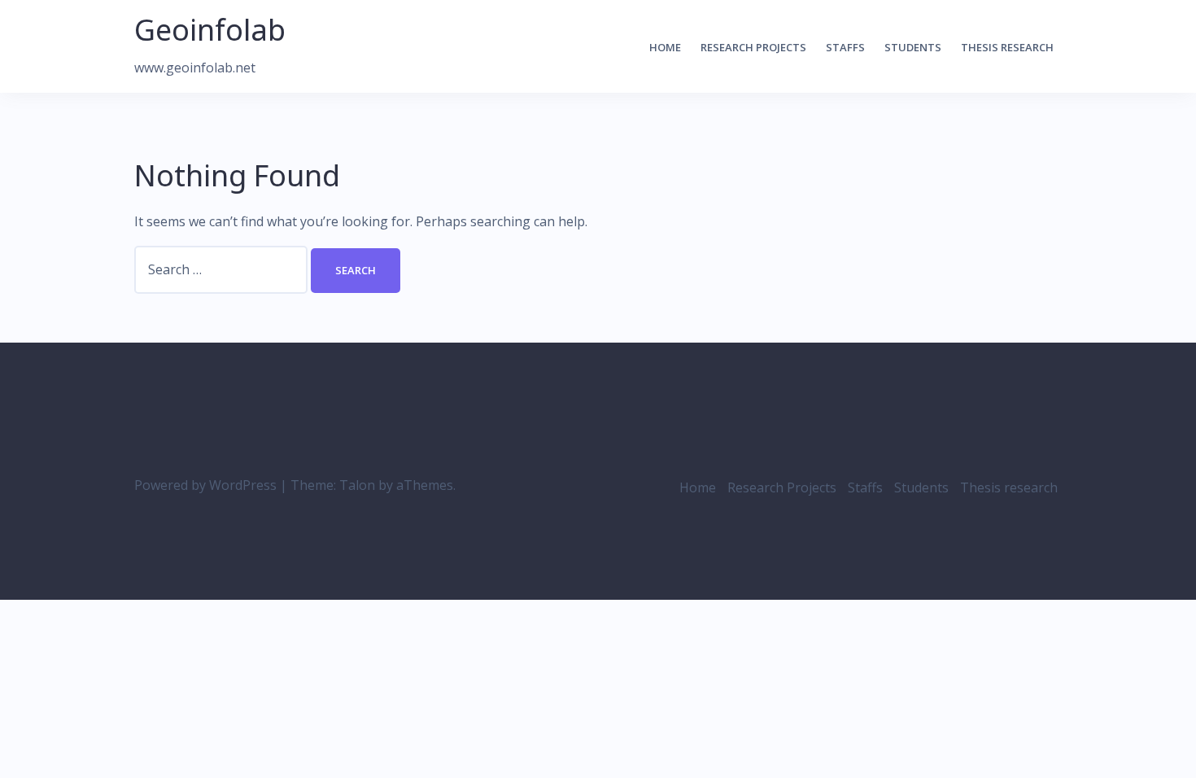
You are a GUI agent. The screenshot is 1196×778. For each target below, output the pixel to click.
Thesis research (1007, 47)
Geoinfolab (210, 30)
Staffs (845, 47)
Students (912, 47)
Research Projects (753, 47)
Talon (357, 485)
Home (665, 47)
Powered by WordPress (205, 485)
